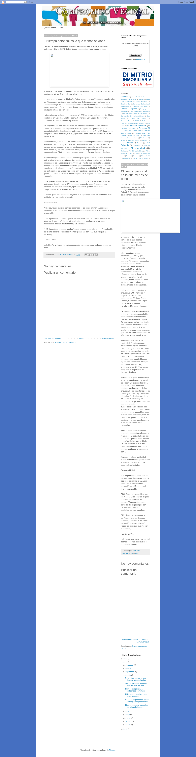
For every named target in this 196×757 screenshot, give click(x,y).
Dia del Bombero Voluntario (140, 111)
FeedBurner (141, 59)
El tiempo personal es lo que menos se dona (136, 695)
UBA (136, 153)
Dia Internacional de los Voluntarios (135, 113)
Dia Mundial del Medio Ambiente (132, 116)
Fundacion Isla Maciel (128, 128)
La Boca (134, 138)
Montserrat (143, 138)
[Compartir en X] (91, 254)
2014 (126, 662)
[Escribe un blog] (88, 254)
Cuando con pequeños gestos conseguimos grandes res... (137, 701)
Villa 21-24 (126, 158)
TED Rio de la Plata (136, 151)
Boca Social (136, 97)
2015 (126, 659)
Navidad (144, 140)
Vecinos (135, 156)
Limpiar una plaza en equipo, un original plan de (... (136, 706)
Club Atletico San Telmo (140, 106)
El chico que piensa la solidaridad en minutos (135, 690)
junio (128, 711)
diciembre (130, 665)
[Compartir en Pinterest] (96, 254)
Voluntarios (144, 158)
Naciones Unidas (133, 140)
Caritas (141, 99)
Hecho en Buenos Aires (132, 130)
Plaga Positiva (127, 143)
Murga (123, 140)
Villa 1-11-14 (145, 156)
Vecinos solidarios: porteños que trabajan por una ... (136, 684)
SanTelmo (136, 145)
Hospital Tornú (134, 135)
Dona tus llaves (139, 118)
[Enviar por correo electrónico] (86, 254)
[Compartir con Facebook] (94, 254)
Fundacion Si (144, 128)
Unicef (128, 156)
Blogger (112, 750)
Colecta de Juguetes (129, 109)
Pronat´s (139, 143)
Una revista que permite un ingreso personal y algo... (136, 679)
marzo (128, 718)
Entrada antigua (108, 339)
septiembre (130, 672)
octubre (129, 668)
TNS (130, 153)
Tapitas (123, 151)
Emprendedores (126, 121)
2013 (126, 729)
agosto (128, 675)
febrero (129, 721)
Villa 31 (135, 158)
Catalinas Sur (125, 104)
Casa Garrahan (141, 101)
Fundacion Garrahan (136, 125)
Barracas (124, 97)
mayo (128, 715)
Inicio (81, 339)
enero (128, 725)
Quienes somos (50, 28)
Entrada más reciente (52, 339)
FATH (137, 121)
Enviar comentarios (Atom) (65, 343)
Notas (62, 28)
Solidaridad (138, 148)
